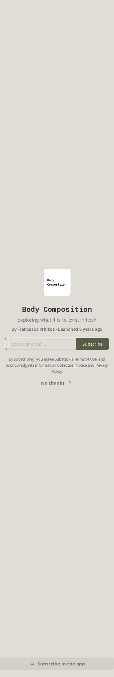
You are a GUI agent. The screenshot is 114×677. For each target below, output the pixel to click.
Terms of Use (85, 359)
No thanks (52, 383)
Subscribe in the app (61, 664)
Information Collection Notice (61, 365)
